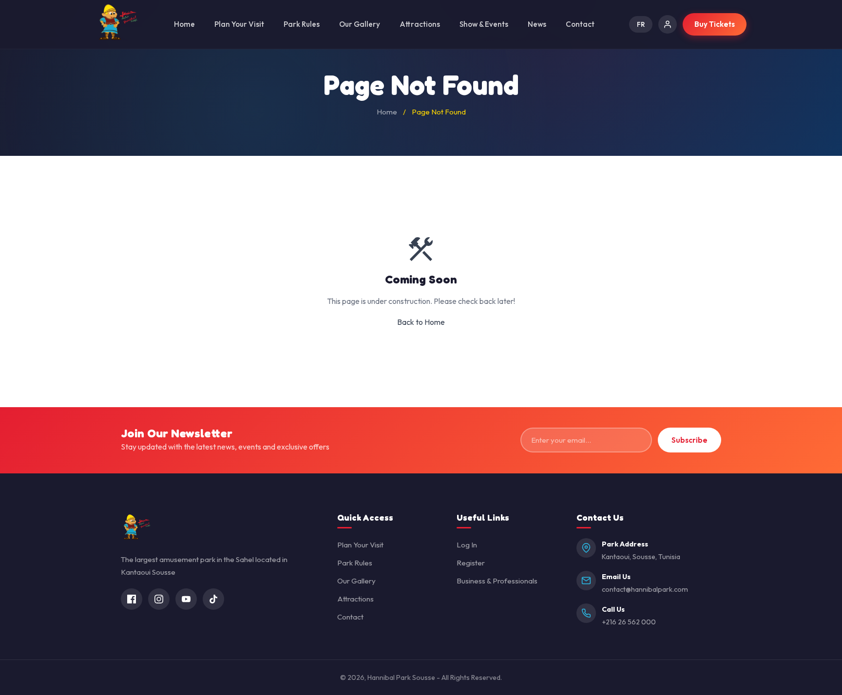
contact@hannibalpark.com (645, 589)
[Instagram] (159, 599)
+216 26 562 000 (629, 622)
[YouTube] (186, 599)
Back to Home (421, 322)
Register (471, 562)
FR (641, 24)
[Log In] (667, 24)
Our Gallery (359, 24)
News (537, 24)
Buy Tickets (714, 24)
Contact (580, 24)
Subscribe (689, 440)
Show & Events (483, 24)
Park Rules (302, 24)
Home (184, 24)
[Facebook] (131, 599)
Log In (467, 544)
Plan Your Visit (239, 24)
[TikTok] (213, 599)
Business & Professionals (497, 580)
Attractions (420, 24)
